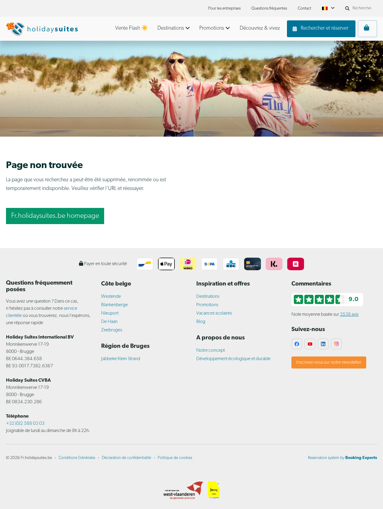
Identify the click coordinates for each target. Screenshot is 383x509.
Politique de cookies (175, 458)
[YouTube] (310, 344)
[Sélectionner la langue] (328, 8)
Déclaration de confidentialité (126, 458)
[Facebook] (296, 344)
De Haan (109, 321)
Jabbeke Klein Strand (120, 359)
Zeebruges (111, 330)
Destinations (207, 296)
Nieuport (109, 313)
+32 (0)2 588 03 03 (25, 423)
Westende (111, 296)
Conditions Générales (77, 458)
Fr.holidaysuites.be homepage (55, 216)
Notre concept (210, 350)
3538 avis (349, 314)
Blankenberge (114, 305)
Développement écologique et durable (233, 359)
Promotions (207, 305)
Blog (200, 321)
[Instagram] (336, 344)
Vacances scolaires (214, 313)
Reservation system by (342, 458)
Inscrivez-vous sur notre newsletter (328, 362)
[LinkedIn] (323, 344)
